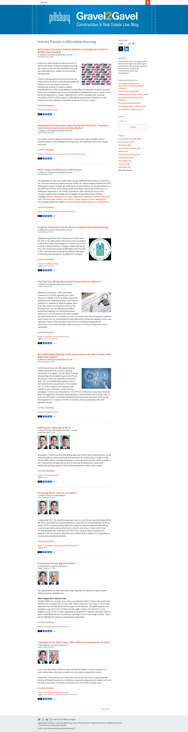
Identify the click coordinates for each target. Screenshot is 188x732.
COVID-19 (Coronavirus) (129, 154)
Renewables (124, 161)
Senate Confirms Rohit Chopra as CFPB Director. (88, 202)
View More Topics (125, 170)
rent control (73, 694)
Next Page (104, 709)
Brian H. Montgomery (56, 196)
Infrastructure (125, 158)
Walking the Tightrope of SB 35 (54, 427)
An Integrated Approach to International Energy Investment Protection (131, 85)
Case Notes (124, 167)
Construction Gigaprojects (128, 91)
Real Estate (81, 154)
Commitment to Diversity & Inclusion (52, 725)
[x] (43, 719)
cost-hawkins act (49, 694)
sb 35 (45, 477)
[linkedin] (47, 719)
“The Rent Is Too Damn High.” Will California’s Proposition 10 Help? (74, 642)
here (62, 593)
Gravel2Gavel (123, 61)
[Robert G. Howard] (43, 442)
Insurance (123, 164)
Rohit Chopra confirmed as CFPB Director (60, 169)
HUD (44, 266)
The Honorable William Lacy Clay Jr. (58, 199)
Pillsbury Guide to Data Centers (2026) (133, 94)
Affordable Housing (51, 110)
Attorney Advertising (64, 723)
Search (133, 127)
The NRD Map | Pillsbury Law (129, 109)
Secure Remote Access (81, 723)
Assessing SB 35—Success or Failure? (57, 492)
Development (63, 546)
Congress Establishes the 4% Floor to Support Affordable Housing (73, 227)
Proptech (61, 211)
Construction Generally (66, 154)
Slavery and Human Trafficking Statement (106, 723)
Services (44, 2)
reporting (92, 604)
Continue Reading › (46, 105)
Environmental (126, 142)
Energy (123, 151)
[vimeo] (39, 719)
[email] (50, 719)
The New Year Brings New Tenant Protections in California (69, 281)
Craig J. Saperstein (75, 196)
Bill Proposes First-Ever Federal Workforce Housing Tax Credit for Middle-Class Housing (73, 50)
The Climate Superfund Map (129, 103)
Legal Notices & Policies (46, 723)
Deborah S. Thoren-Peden (95, 196)
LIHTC (52, 266)
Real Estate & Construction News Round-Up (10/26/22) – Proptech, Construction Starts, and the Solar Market (73, 126)
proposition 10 (60, 694)
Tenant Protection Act (50, 339)
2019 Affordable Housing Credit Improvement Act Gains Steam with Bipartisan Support (74, 355)
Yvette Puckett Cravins (85, 199)
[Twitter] (120, 48)
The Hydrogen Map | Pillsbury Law (131, 106)
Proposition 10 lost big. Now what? (56, 563)
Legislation (42, 63)
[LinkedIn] (126, 48)
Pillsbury (99, 194)
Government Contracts (129, 148)
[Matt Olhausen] (43, 578)
